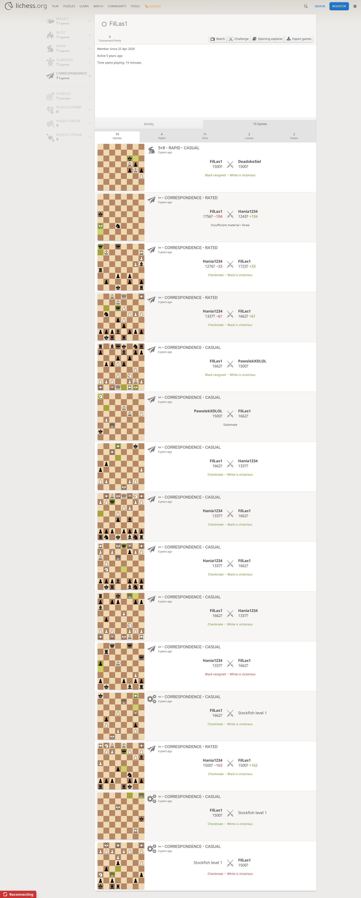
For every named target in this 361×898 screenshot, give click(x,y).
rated (161, 136)
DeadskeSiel (249, 161)
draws (294, 136)
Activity (149, 124)
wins (205, 136)
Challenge (241, 39)
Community (117, 6)
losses (249, 136)
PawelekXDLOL (252, 361)
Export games (301, 39)
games (117, 136)
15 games (260, 124)
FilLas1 (216, 161)
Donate (155, 6)
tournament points (110, 38)
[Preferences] (355, 6)
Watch (98, 6)
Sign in (320, 6)
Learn (84, 6)
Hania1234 (248, 211)
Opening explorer (270, 39)
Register (339, 6)
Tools (135, 6)
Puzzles (69, 6)
